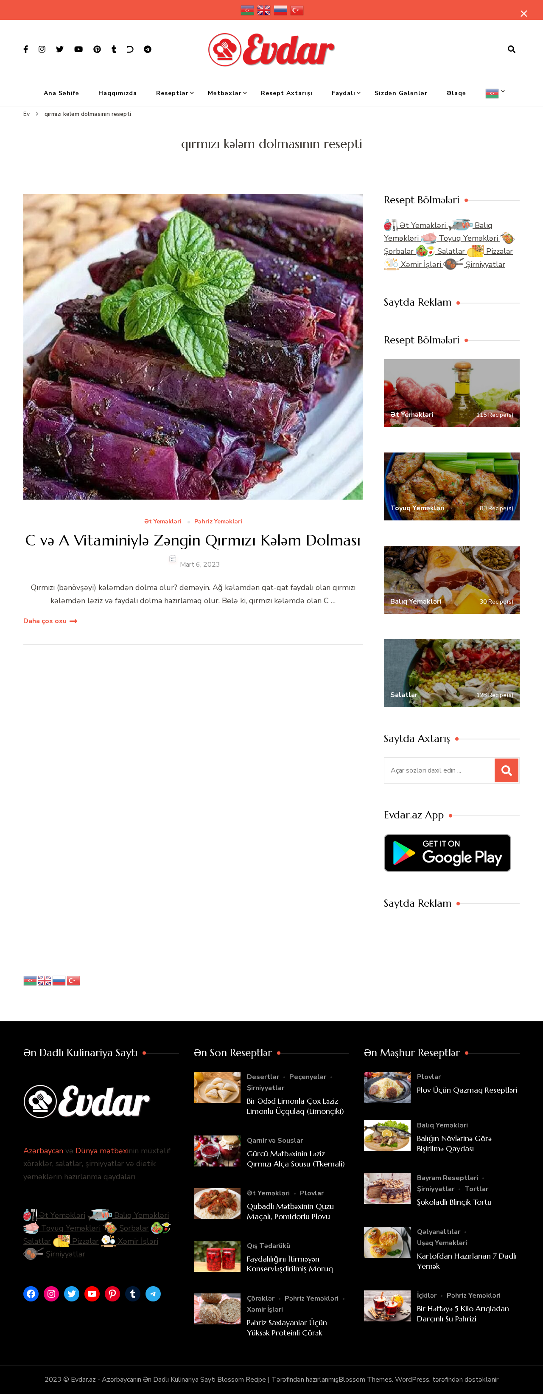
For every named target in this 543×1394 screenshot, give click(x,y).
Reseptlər (172, 93)
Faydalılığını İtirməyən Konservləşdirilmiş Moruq (290, 1263)
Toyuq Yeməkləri (468, 238)
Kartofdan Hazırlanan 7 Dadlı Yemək (467, 1260)
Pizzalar (498, 251)
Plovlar (312, 1193)
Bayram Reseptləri (447, 1178)
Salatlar (451, 251)
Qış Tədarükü (268, 1246)
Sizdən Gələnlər (401, 93)
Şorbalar (133, 1228)
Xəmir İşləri (421, 264)
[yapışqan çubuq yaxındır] (524, 13)
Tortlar (476, 1189)
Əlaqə (456, 93)
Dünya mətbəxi (102, 1151)
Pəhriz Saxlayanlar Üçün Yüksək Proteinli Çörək (287, 1327)
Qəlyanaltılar (438, 1232)
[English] (264, 10)
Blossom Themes (365, 1379)
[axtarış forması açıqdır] (512, 49)
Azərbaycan (43, 1151)
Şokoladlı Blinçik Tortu (454, 1202)
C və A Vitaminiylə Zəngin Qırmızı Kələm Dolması (193, 540)
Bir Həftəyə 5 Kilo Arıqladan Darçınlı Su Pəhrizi (463, 1313)
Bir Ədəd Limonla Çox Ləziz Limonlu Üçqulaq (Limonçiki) (295, 1106)
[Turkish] (297, 10)
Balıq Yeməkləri (140, 1215)
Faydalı (343, 93)
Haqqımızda (117, 93)
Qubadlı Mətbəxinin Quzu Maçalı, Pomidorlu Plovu (290, 1211)
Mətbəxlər (225, 93)
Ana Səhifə (61, 93)
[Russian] (281, 10)
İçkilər (427, 1295)
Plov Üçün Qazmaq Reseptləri (467, 1090)
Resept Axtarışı (287, 93)
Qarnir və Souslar (275, 1140)
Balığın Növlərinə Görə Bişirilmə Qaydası (454, 1143)
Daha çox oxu (45, 621)
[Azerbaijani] (248, 10)
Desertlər (263, 1077)
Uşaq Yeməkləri (442, 1243)
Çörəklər (260, 1298)
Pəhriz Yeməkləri (218, 522)
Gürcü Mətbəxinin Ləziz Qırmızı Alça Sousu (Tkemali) (296, 1158)
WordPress (412, 1379)
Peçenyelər (307, 1077)
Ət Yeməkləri (163, 522)
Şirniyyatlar (484, 264)
